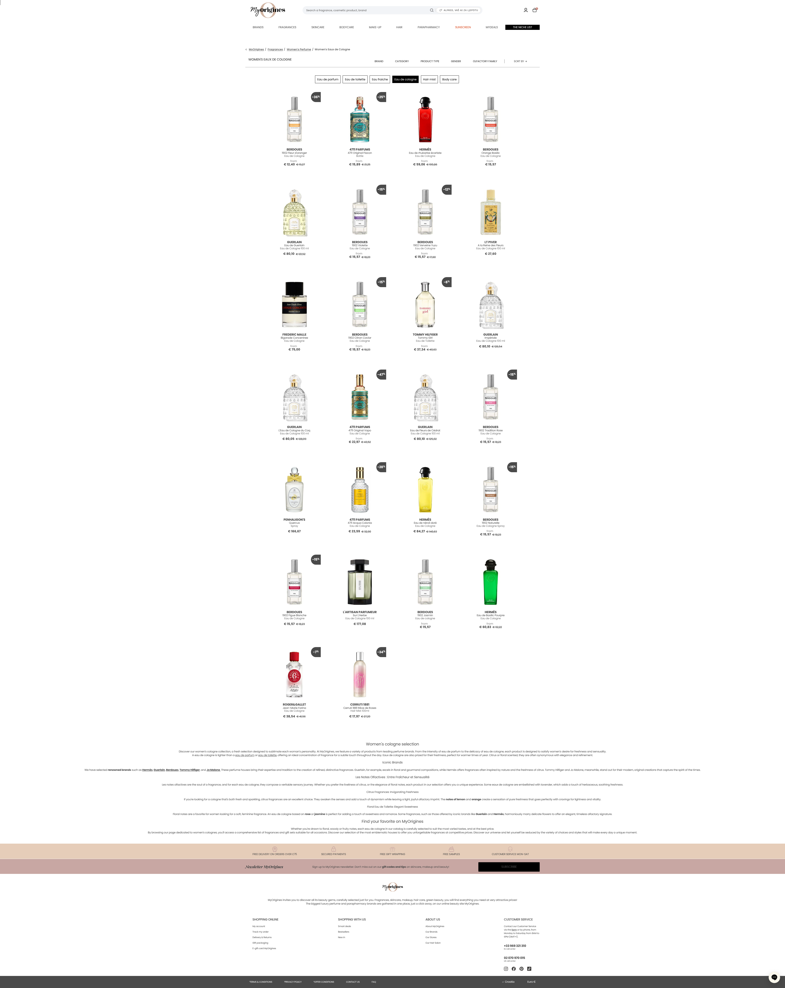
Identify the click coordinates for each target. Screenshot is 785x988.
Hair (399, 27)
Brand (379, 61)
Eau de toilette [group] (355, 79)
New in (341, 937)
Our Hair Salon (433, 942)
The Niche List (522, 27)
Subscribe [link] (509, 867)
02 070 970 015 (514, 958)
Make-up (375, 27)
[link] (526, 10)
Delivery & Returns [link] (261, 937)
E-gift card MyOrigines (264, 948)
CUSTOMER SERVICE (518, 919)
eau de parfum (244, 755)
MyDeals (492, 27)
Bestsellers (343, 931)
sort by (519, 61)
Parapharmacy (429, 27)
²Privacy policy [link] (293, 982)
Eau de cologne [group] (405, 79)
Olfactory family (485, 61)
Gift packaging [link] (260, 942)
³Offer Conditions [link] (324, 982)
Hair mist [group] (429, 79)
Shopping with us (352, 919)
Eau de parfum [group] (327, 79)
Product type (430, 61)
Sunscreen (463, 27)
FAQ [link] (374, 982)
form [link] (514, 929)
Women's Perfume (299, 49)
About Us (432, 919)
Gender (456, 61)
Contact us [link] (353, 982)
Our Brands (431, 931)
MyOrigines (256, 49)
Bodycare (346, 27)
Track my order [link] (260, 931)
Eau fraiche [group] (380, 79)
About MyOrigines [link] (434, 926)
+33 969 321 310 (515, 946)
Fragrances (287, 27)
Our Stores (430, 937)
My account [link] (258, 926)
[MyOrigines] (267, 10)
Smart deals (344, 926)
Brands (258, 27)
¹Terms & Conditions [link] (260, 982)
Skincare (317, 27)
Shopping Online (265, 919)
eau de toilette (267, 755)
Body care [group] (449, 79)
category (402, 61)
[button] (774, 977)
